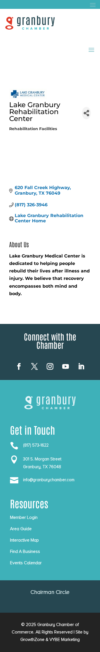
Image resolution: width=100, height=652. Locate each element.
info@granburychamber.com (48, 479)
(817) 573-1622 (36, 445)
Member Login (24, 517)
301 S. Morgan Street (42, 459)
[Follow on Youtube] (65, 366)
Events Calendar (26, 563)
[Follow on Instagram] (50, 366)
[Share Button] (86, 113)
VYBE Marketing (64, 639)
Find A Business (25, 551)
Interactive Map (24, 540)
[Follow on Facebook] (19, 366)
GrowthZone (32, 639)
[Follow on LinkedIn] (81, 366)
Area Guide (21, 529)
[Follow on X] (34, 366)
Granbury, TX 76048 (42, 466)
